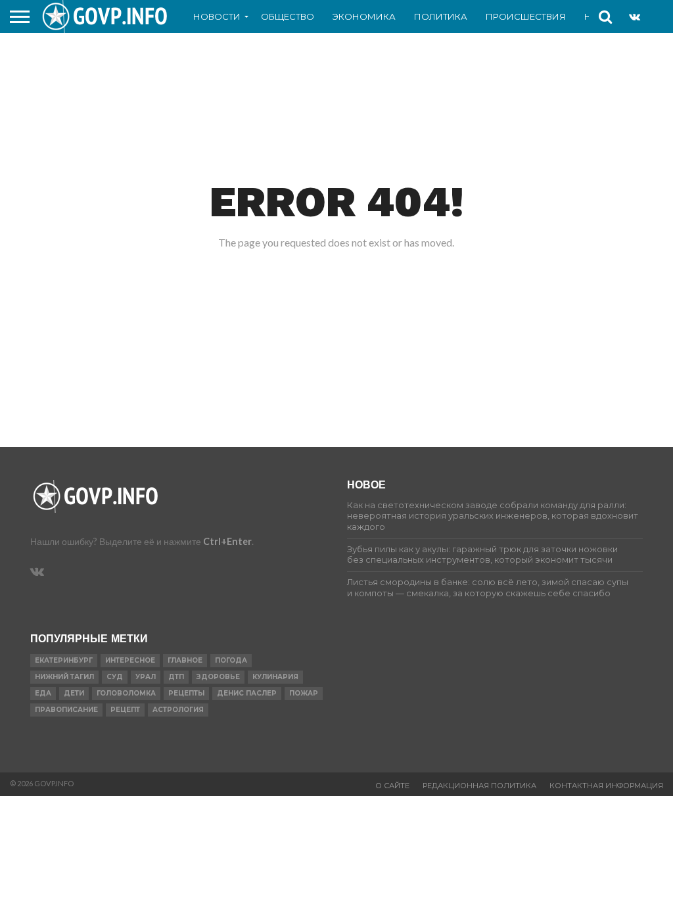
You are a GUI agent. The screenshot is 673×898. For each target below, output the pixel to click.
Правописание (66, 709)
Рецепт (125, 709)
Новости (217, 16)
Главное (185, 660)
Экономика (364, 16)
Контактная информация (606, 785)
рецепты (186, 693)
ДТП (176, 677)
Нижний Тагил (64, 677)
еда (43, 693)
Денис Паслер (247, 693)
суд (114, 677)
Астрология (178, 709)
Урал (145, 677)
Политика (440, 16)
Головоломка (126, 693)
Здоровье (218, 677)
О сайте (392, 785)
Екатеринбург (64, 660)
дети (74, 693)
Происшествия (526, 16)
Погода (231, 660)
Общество (287, 16)
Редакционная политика (479, 785)
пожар (303, 693)
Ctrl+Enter (227, 541)
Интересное (130, 660)
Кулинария (275, 677)
